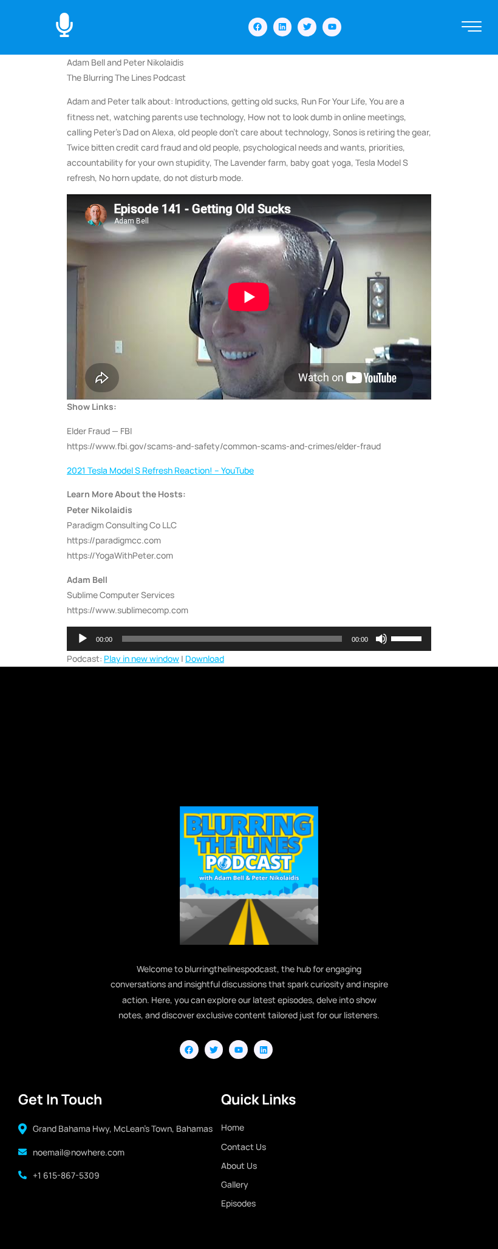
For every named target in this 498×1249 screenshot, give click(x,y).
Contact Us (243, 1146)
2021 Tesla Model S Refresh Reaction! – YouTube (160, 470)
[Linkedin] (282, 27)
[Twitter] (307, 27)
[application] (249, 639)
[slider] (408, 637)
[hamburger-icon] (471, 28)
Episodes (238, 1203)
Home (232, 1127)
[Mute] (381, 639)
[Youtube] (331, 27)
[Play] (83, 639)
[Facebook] (257, 27)
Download (204, 658)
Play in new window (141, 658)
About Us (239, 1165)
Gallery (234, 1184)
